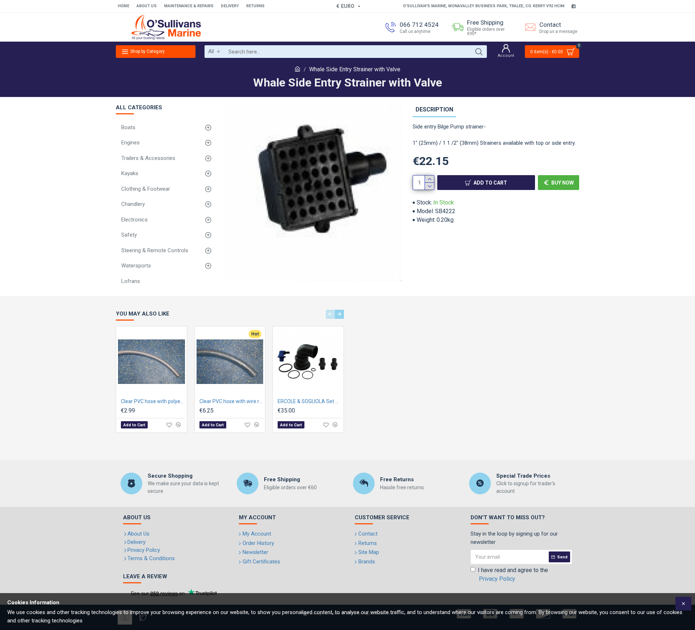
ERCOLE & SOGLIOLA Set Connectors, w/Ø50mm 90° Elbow (310, 401)
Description (434, 109)
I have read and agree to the (513, 574)
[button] (330, 314)
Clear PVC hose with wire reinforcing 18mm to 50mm (231, 401)
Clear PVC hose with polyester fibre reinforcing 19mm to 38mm (153, 401)
